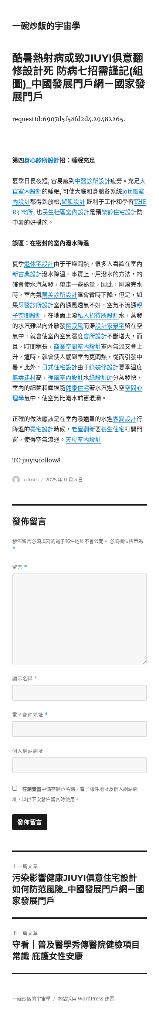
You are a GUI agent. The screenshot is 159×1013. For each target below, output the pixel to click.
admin (31, 479)
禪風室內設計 (65, 377)
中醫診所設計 (92, 181)
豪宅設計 (42, 429)
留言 (19, 567)
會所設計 (95, 336)
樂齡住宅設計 (119, 212)
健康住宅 (77, 387)
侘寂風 (74, 325)
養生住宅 (113, 429)
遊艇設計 (73, 201)
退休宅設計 (39, 263)
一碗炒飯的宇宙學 (46, 26)
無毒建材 (24, 377)
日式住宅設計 (59, 367)
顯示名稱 (25, 678)
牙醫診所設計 (36, 305)
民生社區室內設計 (65, 212)
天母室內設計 (83, 439)
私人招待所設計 (98, 315)
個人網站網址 (27, 751)
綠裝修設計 (104, 367)
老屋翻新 (83, 429)
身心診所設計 (42, 160)
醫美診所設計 (59, 294)
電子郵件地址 (30, 715)
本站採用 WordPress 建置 (85, 999)
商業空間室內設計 (77, 346)
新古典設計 (27, 274)
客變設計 (124, 418)
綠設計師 (101, 377)
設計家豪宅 (110, 325)
